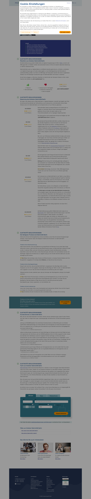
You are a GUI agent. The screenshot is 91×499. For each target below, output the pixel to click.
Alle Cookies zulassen (65, 32)
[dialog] (45, 17)
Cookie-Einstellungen (26, 32)
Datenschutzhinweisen (61, 20)
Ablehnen (36, 32)
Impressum (69, 2)
